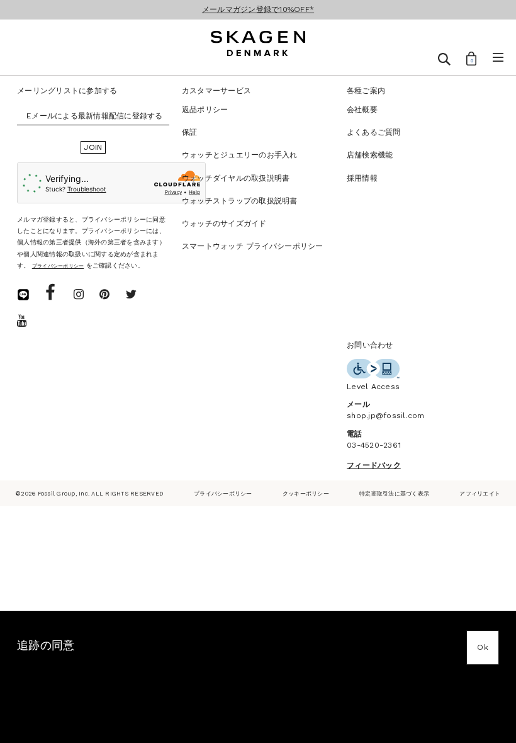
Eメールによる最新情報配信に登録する (94, 115)
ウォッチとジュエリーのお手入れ (240, 154)
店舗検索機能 (370, 154)
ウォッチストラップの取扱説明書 (240, 200)
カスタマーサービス (216, 90)
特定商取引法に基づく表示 (394, 493)
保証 (190, 132)
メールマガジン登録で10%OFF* (258, 9)
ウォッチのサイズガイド (224, 223)
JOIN (93, 147)
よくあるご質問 (374, 132)
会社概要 (362, 109)
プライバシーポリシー (223, 493)
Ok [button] (482, 647)
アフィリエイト (479, 493)
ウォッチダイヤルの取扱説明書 (236, 178)
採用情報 (362, 178)
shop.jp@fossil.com (386, 415)
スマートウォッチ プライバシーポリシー (252, 246)
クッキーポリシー (306, 493)
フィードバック (374, 465)
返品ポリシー (205, 109)
